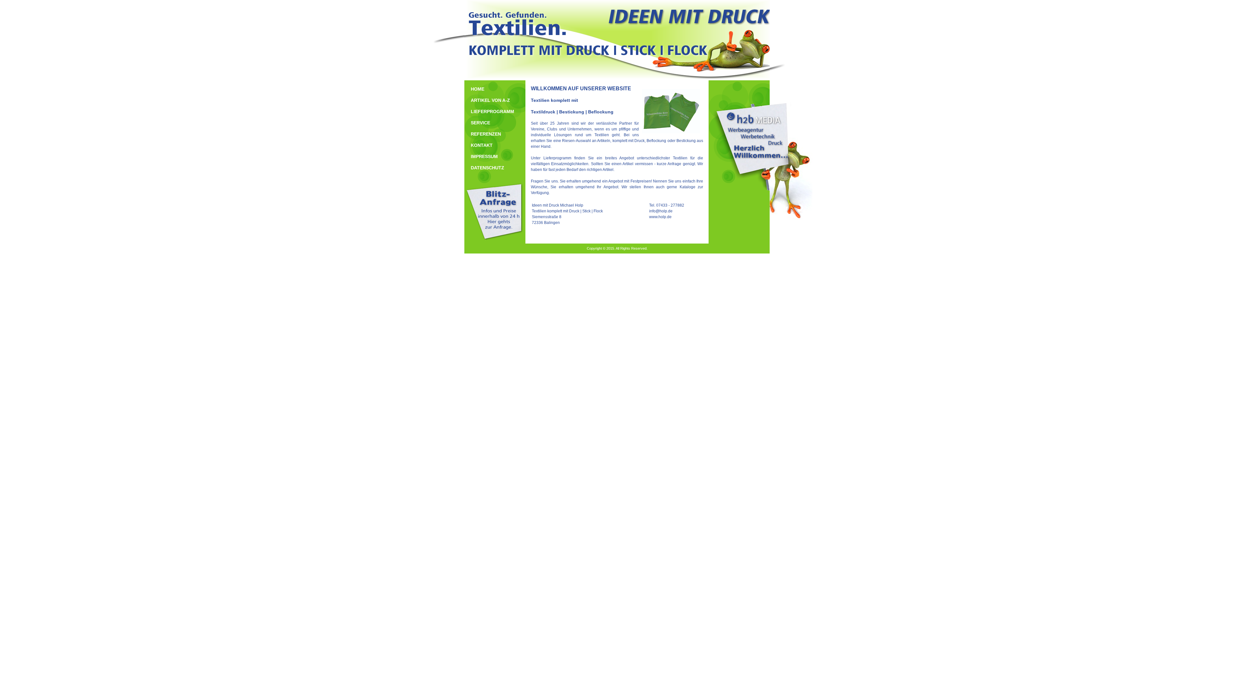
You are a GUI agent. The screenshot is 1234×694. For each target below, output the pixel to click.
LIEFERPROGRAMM (492, 111)
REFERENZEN (486, 134)
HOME (477, 89)
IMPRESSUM (484, 156)
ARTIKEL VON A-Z (490, 100)
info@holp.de (661, 211)
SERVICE (480, 122)
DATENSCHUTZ (487, 167)
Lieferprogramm (557, 158)
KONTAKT (482, 145)
